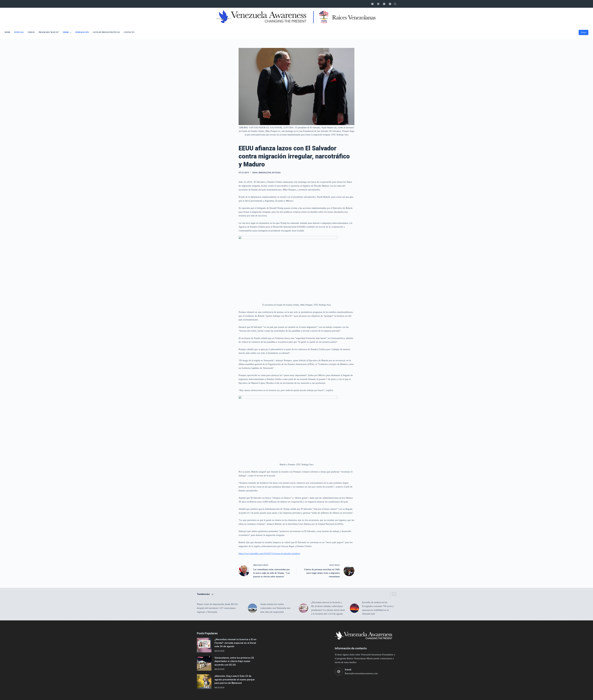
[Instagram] (372, 4)
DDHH (66, 32)
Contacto (129, 32)
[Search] (395, 4)
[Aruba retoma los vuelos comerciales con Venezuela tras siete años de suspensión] (252, 608)
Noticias (19, 32)
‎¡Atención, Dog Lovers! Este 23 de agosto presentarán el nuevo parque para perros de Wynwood (234, 679)
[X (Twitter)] (384, 4)
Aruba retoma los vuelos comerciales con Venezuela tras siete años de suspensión (275, 608)
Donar (583, 32)
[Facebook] (378, 4)
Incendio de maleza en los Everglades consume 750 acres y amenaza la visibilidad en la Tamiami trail (378, 608)
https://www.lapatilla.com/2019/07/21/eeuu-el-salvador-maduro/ (269, 553)
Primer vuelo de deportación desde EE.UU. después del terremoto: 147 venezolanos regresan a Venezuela (217, 608)
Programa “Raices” (49, 32)
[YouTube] (390, 4)
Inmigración (82, 32)
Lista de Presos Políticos (106, 32)
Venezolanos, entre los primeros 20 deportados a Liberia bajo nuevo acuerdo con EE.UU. (234, 661)
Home (7, 32)
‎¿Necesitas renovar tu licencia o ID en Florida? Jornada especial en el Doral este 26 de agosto (235, 643)
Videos (31, 32)
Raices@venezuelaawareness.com (361, 673)
